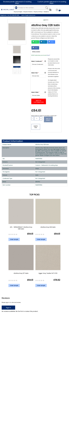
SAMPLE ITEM (36, 126)
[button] (46, 7)
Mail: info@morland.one (28, 15)
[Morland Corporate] (50, 10)
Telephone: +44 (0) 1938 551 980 (9, 15)
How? (48, 55)
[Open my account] (57, 10)
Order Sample (14, 239)
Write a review (36, 51)
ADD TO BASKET (48, 119)
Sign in (8, 308)
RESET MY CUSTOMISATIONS (38, 101)
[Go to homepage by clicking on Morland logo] (7, 10)
